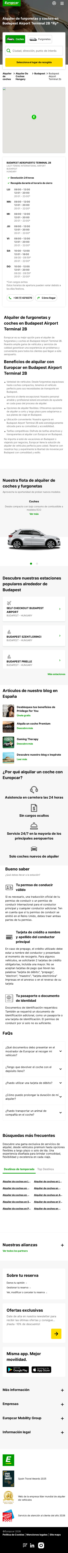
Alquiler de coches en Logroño (17, 1181)
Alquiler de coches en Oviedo (48, 1208)
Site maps (55, 1534)
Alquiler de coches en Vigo (48, 1201)
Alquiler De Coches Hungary (22, 76)
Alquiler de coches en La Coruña (48, 1181)
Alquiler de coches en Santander (17, 1201)
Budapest (39, 73)
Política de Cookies (13, 1534)
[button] (34, 117)
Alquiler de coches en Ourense (17, 1188)
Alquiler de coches (7, 76)
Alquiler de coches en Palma (17, 1208)
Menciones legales (37, 1534)
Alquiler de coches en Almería (48, 1195)
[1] (31, 563)
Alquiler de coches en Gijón (48, 1188)
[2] (37, 563)
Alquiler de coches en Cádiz (17, 1195)
